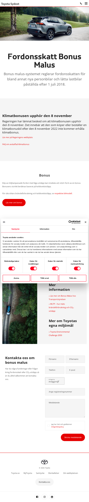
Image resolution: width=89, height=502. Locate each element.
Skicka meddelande (72, 437)
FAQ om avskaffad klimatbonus (15, 144)
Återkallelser (53, 473)
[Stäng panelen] (85, 222)
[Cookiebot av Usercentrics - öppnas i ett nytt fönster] (70, 222)
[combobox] (54, 381)
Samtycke (40, 473)
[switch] (33, 268)
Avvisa (16, 278)
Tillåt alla (72, 278)
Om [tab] (73, 229)
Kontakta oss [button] (44, 482)
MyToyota (28, 473)
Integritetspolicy (57, 427)
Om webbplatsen (70, 473)
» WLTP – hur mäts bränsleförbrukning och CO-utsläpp (61, 307)
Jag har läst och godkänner (61, 425)
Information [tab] (44, 229)
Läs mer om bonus (14, 202)
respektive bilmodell (63, 193)
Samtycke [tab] (15, 229)
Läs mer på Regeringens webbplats (17, 137)
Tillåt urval (44, 278)
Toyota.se (15, 473)
